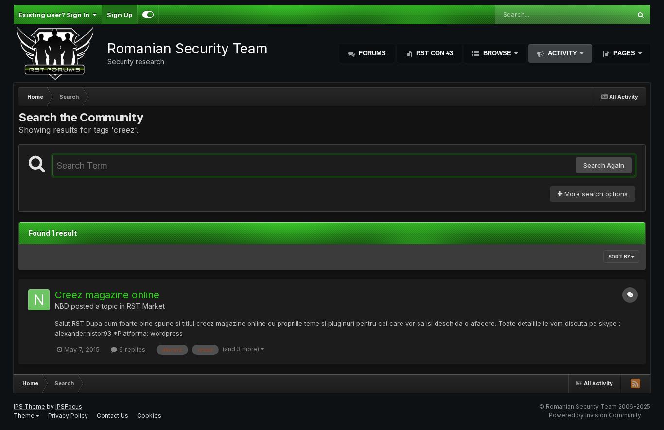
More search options (595, 194)
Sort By (619, 256)
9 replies (131, 349)
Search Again (603, 165)
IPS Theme (29, 406)
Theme (25, 415)
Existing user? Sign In (55, 14)
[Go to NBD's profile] (39, 299)
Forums (371, 53)
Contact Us (112, 415)
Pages (624, 53)
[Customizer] (148, 14)
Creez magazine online (107, 295)
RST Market (146, 306)
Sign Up (119, 14)
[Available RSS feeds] (635, 383)
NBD (62, 306)
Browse (497, 53)
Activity (562, 53)
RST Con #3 (433, 53)
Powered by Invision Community (595, 415)
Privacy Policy (68, 415)
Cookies (149, 415)
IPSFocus (68, 406)
